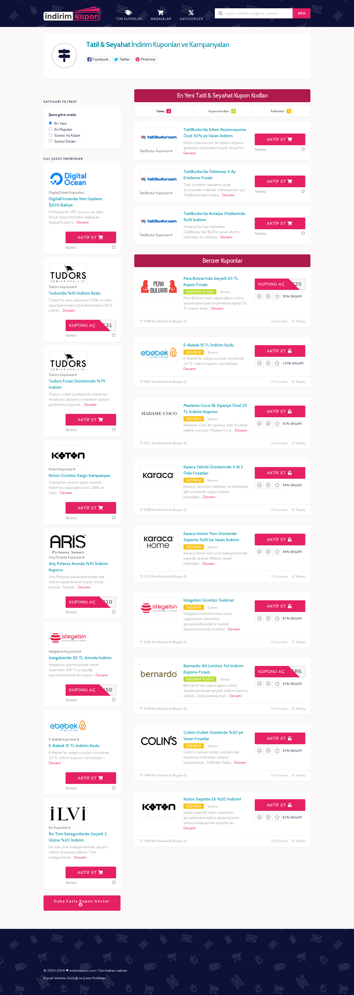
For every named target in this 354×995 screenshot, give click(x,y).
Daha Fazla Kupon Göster (82, 901)
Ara (302, 13)
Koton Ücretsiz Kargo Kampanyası (79, 475)
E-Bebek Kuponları (63, 739)
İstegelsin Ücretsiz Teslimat (208, 600)
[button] (98, 59)
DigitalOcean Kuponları (66, 193)
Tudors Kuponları (62, 287)
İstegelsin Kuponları (64, 652)
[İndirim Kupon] (72, 13)
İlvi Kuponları (59, 828)
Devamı (189, 153)
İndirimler (280, 111)
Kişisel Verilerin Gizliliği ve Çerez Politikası (75, 978)
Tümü (162, 111)
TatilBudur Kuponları (155, 151)
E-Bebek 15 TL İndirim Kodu (208, 345)
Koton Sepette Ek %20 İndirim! (212, 799)
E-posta (281, 321)
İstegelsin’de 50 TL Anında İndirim (80, 657)
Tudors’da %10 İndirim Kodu (75, 293)
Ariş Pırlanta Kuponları (66, 557)
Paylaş (300, 321)
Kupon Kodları (221, 111)
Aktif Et (277, 139)
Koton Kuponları (61, 469)
